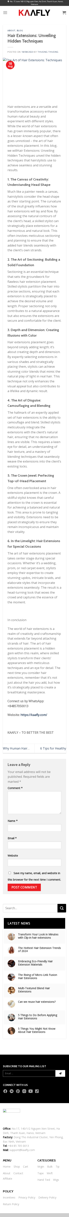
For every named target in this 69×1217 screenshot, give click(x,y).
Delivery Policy (47, 1197)
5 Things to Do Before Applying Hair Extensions (37, 1017)
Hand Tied (43, 1180)
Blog (20, 30)
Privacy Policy (26, 1197)
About (11, 30)
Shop (17, 1166)
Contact (18, 1173)
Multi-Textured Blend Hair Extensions (34, 990)
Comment (15, 788)
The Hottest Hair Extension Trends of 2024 (39, 949)
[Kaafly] (34, 12)
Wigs (56, 1180)
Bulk (50, 1166)
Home (7, 1166)
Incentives (9, 1197)
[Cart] (64, 12)
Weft (50, 1173)
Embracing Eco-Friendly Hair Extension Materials (35, 963)
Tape (40, 1173)
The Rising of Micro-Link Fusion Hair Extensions (37, 976)
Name (13, 821)
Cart (25, 1166)
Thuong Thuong (48, 51)
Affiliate (7, 1178)
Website (13, 855)
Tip (57, 1166)
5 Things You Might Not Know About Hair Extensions (36, 1030)
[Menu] (5, 12)
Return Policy (11, 1204)
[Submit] (62, 908)
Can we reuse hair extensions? (37, 1001)
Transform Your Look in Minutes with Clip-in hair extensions (38, 936)
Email (12, 838)
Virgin (40, 1166)
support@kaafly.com (22, 1150)
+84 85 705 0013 (18, 1146)
